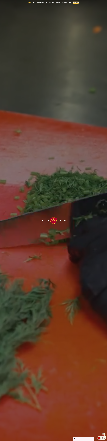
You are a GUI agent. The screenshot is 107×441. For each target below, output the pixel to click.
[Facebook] (104, 434)
